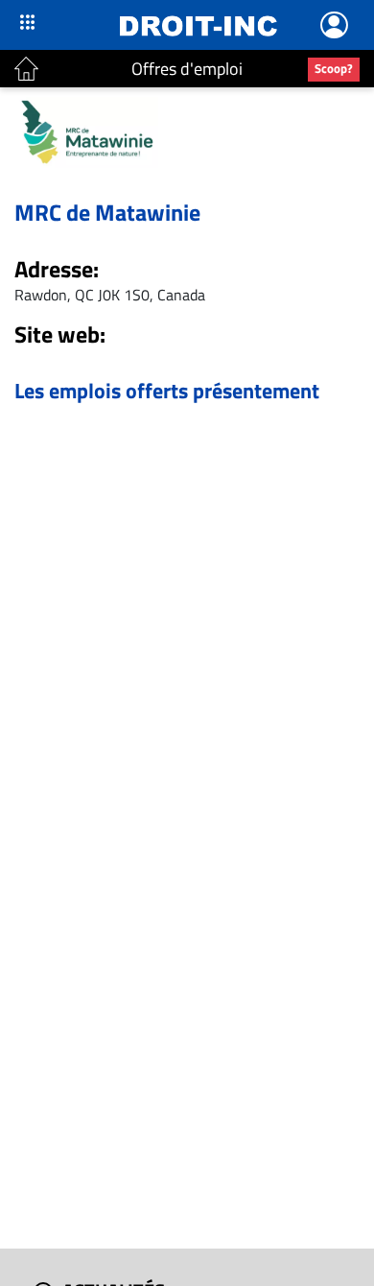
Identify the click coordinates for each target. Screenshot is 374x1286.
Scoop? (334, 68)
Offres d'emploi (187, 69)
